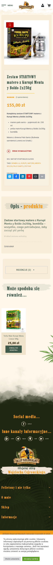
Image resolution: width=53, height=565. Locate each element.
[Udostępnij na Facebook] (16, 176)
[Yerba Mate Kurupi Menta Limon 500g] (13, 320)
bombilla (15, 163)
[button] (26, 270)
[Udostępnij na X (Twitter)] (10, 176)
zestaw (27, 166)
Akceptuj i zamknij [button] (31, 559)
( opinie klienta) (22, 97)
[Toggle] (9, 246)
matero (30, 163)
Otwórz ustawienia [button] (12, 559)
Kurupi (24, 163)
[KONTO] (43, 5)
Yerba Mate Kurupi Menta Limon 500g (14, 337)
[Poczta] (36, 176)
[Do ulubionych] (10, 25)
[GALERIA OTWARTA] (26, 42)
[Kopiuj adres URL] (42, 176)
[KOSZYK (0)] (49, 5)
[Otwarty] (7, 5)
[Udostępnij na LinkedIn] (23, 176)
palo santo (18, 166)
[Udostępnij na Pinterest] (29, 176)
